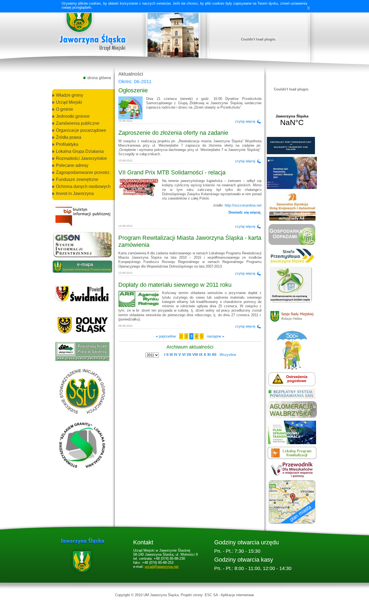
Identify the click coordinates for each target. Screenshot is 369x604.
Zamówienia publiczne (77, 123)
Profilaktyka (67, 144)
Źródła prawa (68, 137)
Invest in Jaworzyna (75, 193)
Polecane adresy (72, 165)
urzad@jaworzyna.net (162, 567)
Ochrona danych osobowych (83, 186)
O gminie (64, 109)
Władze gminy (69, 95)
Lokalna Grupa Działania (80, 151)
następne (215, 336)
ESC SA (211, 595)
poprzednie (166, 336)
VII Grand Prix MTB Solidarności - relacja (172, 172)
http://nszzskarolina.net (243, 205)
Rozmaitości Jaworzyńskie (81, 158)
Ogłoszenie (133, 90)
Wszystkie (228, 355)
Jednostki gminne (73, 116)
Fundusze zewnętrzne (77, 179)
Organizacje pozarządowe (81, 130)
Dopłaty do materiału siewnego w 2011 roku (175, 284)
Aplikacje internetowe (237, 595)
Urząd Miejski (69, 102)
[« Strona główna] (92, 29)
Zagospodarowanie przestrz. (83, 172)
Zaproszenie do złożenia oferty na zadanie (173, 132)
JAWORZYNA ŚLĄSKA (292, 120)
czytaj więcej (245, 121)
